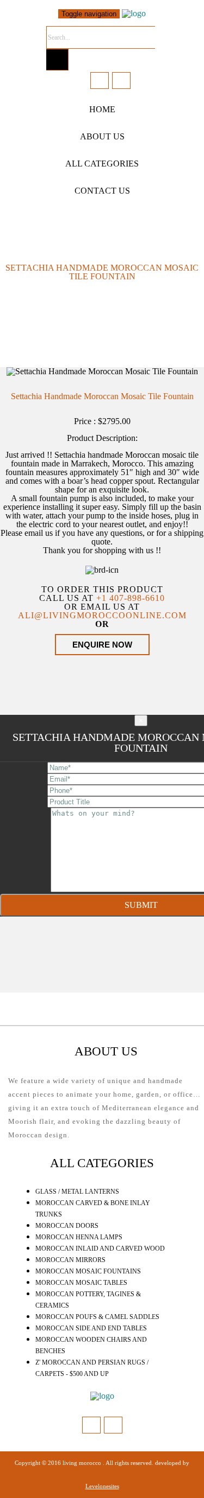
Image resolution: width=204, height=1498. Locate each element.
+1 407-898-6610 (130, 598)
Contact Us (102, 190)
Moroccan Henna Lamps (78, 1237)
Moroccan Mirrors (70, 1260)
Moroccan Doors (66, 1226)
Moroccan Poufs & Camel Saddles (97, 1317)
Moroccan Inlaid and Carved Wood (100, 1248)
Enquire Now (102, 644)
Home (102, 109)
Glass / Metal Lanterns (77, 1191)
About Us (102, 136)
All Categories (102, 163)
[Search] (57, 59)
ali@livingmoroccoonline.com (102, 615)
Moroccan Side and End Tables (91, 1328)
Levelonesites (102, 1486)
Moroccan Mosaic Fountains (88, 1271)
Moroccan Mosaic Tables (81, 1282)
